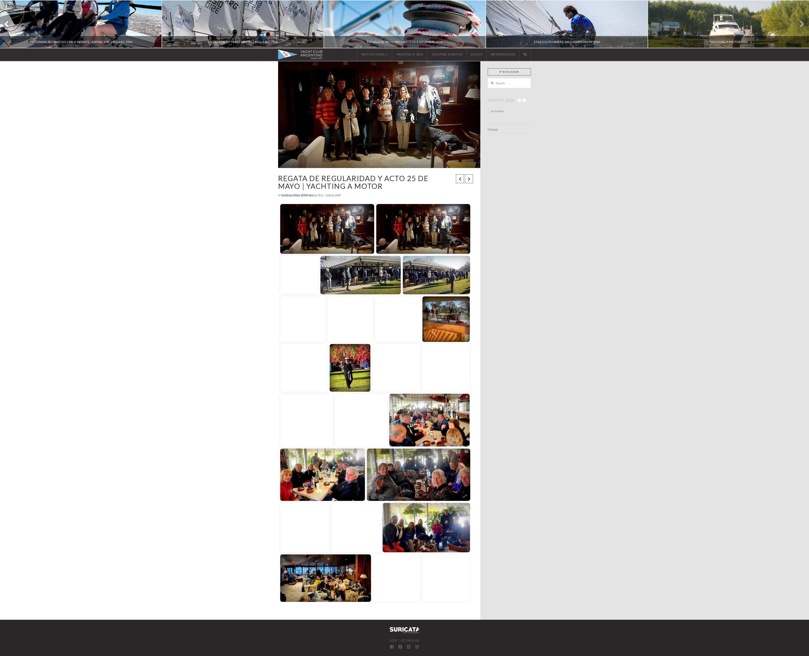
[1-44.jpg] (396, 578)
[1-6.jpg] (360, 275)
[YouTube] (408, 647)
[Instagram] (417, 647)
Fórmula (493, 129)
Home (393, 640)
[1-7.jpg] (436, 275)
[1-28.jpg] (322, 475)
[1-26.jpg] (429, 420)
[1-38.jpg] (426, 527)
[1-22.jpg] (446, 368)
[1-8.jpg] (302, 319)
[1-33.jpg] (355, 527)
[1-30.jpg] (418, 475)
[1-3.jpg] (423, 229)
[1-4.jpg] (299, 275)
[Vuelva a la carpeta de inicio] (284, 198)
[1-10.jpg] (350, 319)
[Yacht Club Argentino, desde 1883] (300, 54)
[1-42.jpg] (325, 578)
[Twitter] (400, 647)
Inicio (292, 198)
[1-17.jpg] (304, 368)
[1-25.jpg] (361, 420)
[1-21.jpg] (396, 368)
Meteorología (410, 640)
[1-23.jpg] (306, 420)
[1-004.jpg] (327, 229)
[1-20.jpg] (350, 368)
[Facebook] (392, 647)
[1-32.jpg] (304, 527)
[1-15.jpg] (446, 319)
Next (800, 24)
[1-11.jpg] (397, 319)
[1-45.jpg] (446, 578)
